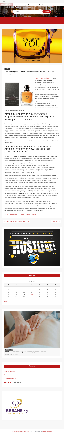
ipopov (7, 354)
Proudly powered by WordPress (20, 431)
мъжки (28, 214)
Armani (6, 214)
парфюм (34, 214)
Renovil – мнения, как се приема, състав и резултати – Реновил (25, 352)
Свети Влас (7, 382)
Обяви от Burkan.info (10, 378)
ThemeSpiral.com (47, 431)
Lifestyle (7, 68)
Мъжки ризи (55, 221)
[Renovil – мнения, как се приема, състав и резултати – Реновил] (32, 329)
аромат (22, 214)
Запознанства (8, 375)
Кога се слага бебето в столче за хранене (17, 221)
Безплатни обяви (9, 371)
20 (31, 294)
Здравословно (9, 349)
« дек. (6, 301)
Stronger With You (14, 214)
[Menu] (3, 1)
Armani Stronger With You (42, 78)
